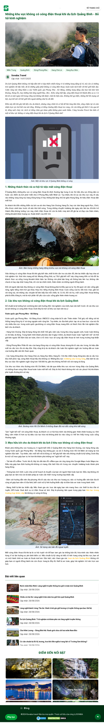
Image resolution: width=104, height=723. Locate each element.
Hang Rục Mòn (75, 689)
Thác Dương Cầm (75, 668)
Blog (27, 708)
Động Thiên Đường (28, 668)
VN (58, 8)
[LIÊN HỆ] (98, 717)
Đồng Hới (28, 689)
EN (62, 8)
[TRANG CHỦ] (19, 8)
